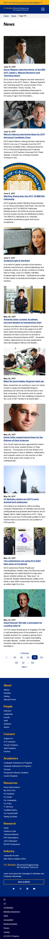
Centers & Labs (10, 831)
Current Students (11, 776)
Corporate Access (11, 855)
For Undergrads (10, 800)
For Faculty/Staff (11, 813)
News (13, 16)
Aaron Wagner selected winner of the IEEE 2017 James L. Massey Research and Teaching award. (24, 72)
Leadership (8, 714)
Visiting (6, 696)
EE (4, 899)
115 (14, 657)
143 (32, 662)
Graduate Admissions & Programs (17, 766)
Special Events (10, 699)
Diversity (7, 693)
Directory (7, 711)
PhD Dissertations (11, 838)
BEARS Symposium (12, 844)
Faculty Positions (11, 745)
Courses (7, 769)
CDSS (6, 916)
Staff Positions (10, 748)
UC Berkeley (8, 908)
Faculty (7, 717)
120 (16, 662)
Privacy (6, 928)
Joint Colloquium (10, 841)
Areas (6, 828)
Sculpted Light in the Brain (17, 260)
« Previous (25, 653)
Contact (7, 751)
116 (21, 657)
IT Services (8, 807)
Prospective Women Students (16, 772)
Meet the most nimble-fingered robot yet (24, 381)
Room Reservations (12, 787)
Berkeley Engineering (12, 912)
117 (28, 657)
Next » (25, 666)
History (7, 690)
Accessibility (8, 920)
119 (41, 657)
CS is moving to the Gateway (28, 2)
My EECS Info (9, 790)
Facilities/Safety (10, 810)
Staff (6, 721)
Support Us (8, 738)
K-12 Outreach (9, 742)
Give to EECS (24, 882)
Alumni (6, 727)
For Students (9, 794)
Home (6, 16)
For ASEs (8, 803)
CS (5, 903)
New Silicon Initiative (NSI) (15, 859)
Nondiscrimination (10, 924)
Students (7, 724)
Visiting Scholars (10, 816)
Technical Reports (11, 834)
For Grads (8, 797)
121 (23, 662)
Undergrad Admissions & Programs (18, 763)
